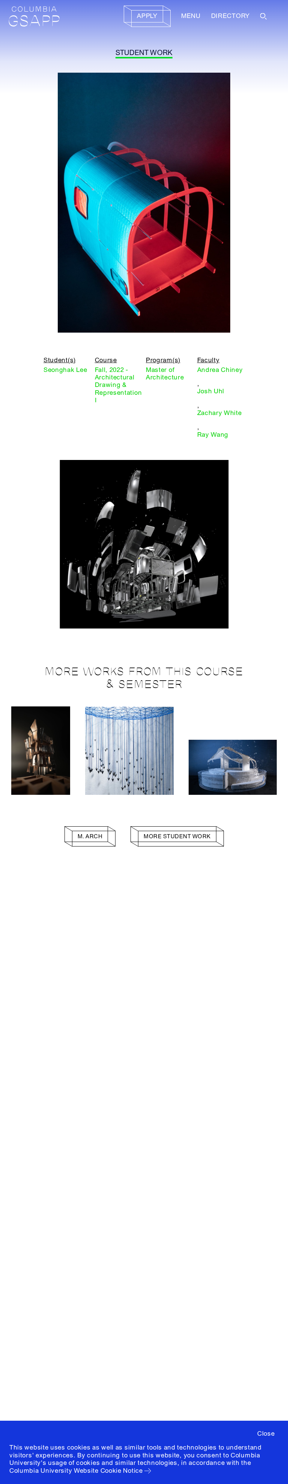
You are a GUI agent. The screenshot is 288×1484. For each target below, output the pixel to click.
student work (144, 53)
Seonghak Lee (65, 370)
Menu (191, 16)
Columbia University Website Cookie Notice (76, 1471)
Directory (230, 16)
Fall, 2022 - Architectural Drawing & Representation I (118, 385)
